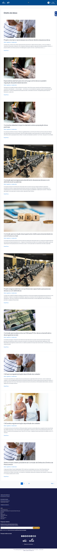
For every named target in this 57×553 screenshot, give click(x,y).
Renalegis (2, 511)
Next (52, 483)
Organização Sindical (4, 502)
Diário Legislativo (7, 42)
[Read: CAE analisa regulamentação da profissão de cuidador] (26, 407)
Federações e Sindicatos (5, 500)
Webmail (2, 516)
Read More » (6, 50)
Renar (2, 513)
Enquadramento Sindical (5, 496)
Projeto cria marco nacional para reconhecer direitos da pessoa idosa (27, 40)
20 (29, 483)
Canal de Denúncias (4, 509)
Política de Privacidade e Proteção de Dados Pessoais (10, 510)
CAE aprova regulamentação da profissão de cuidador (22, 374)
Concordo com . (13, 530)
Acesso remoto (3, 517)
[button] (28, 2)
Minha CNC (3, 518)
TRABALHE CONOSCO (5, 504)
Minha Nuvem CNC (4, 515)
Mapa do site (3, 514)
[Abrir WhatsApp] (54, 550)
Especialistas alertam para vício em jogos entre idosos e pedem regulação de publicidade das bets (25, 82)
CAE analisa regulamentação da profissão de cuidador (22, 423)
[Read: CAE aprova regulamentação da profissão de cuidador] (19, 362)
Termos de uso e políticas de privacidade (17, 530)
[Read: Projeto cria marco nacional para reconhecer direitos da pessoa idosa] (19, 28)
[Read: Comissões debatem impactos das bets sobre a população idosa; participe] (19, 112)
